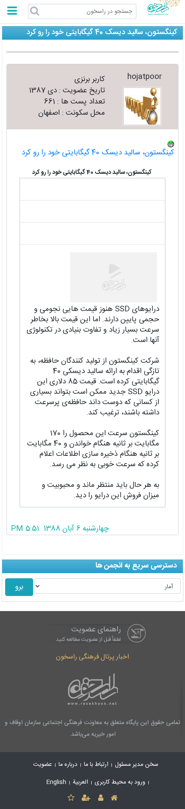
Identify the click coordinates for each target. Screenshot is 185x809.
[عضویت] (86, 798)
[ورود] (100, 798)
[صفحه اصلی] (114, 798)
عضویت (42, 764)
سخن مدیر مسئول (136, 764)
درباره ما (68, 764)
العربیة (80, 782)
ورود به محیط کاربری (120, 782)
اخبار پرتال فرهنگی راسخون (92, 657)
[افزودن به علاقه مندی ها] (71, 798)
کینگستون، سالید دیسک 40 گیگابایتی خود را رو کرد (98, 153)
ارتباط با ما (96, 764)
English (56, 782)
